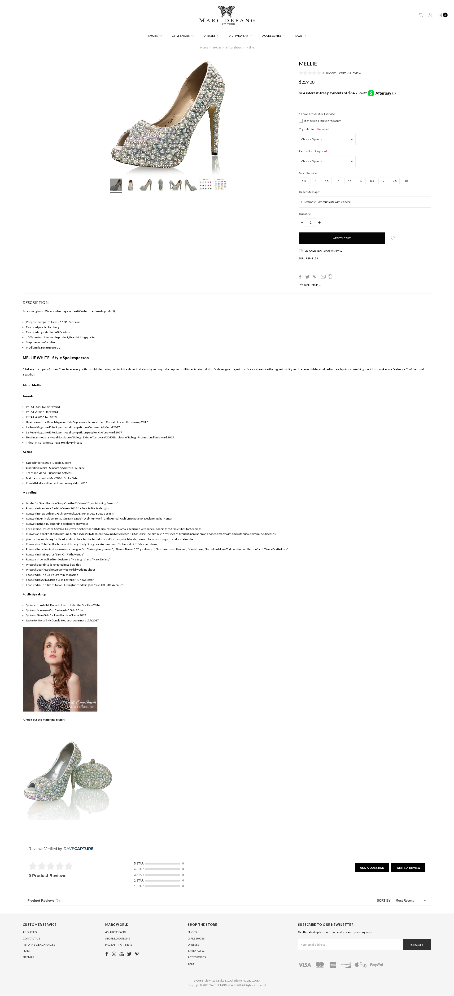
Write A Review (350, 73)
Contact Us (31, 938)
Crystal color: (314, 129)
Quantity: (305, 214)
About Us (30, 932)
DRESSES (210, 35)
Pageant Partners (118, 944)
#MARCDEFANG (115, 932)
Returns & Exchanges (39, 944)
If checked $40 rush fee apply (322, 120)
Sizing (27, 951)
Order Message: (309, 192)
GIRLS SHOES (181, 35)
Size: (308, 173)
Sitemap (28, 957)
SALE (299, 35)
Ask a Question (372, 867)
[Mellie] (116, 186)
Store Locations (117, 938)
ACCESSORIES (272, 35)
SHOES (153, 35)
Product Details (309, 285)
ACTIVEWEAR (239, 35)
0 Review (329, 73)
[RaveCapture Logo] (78, 849)
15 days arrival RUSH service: (317, 114)
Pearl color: (313, 151)
